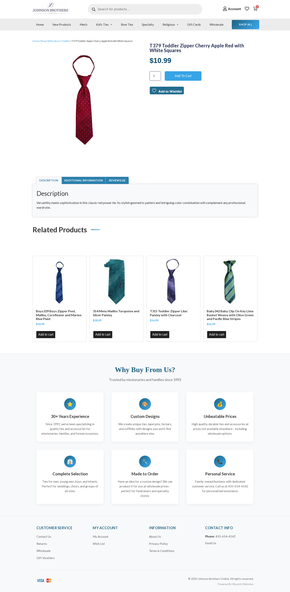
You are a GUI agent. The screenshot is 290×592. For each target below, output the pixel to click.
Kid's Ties (102, 24)
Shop (43, 40)
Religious (169, 24)
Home (40, 24)
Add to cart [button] (45, 334)
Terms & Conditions (161, 551)
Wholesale (217, 24)
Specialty (148, 24)
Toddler (66, 40)
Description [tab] (48, 180)
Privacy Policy (158, 543)
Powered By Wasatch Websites (236, 584)
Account (234, 9)
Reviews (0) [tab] (117, 180)
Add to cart (183, 76)
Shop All (245, 24)
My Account (101, 536)
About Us (155, 536)
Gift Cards (194, 24)
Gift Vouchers (45, 558)
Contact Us (43, 536)
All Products (54, 40)
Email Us (210, 543)
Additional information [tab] (83, 180)
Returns (41, 543)
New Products (61, 24)
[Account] (225, 9)
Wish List (99, 543)
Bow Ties (127, 24)
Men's (83, 24)
